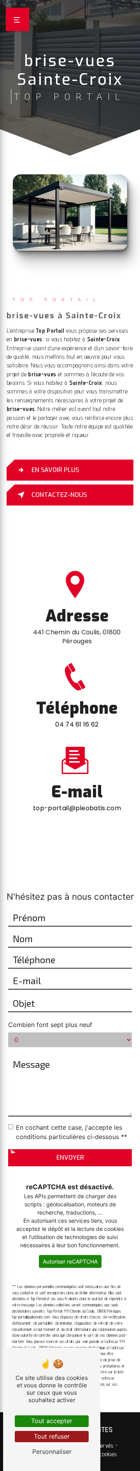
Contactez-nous (59, 495)
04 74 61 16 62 (76, 724)
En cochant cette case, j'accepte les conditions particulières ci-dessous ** (71, 1132)
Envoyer (70, 1157)
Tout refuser (52, 1436)
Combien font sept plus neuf (50, 1025)
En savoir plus (55, 470)
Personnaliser (52, 1451)
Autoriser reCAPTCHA (70, 1261)
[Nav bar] (17, 19)
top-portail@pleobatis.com (77, 808)
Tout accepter (51, 1421)
